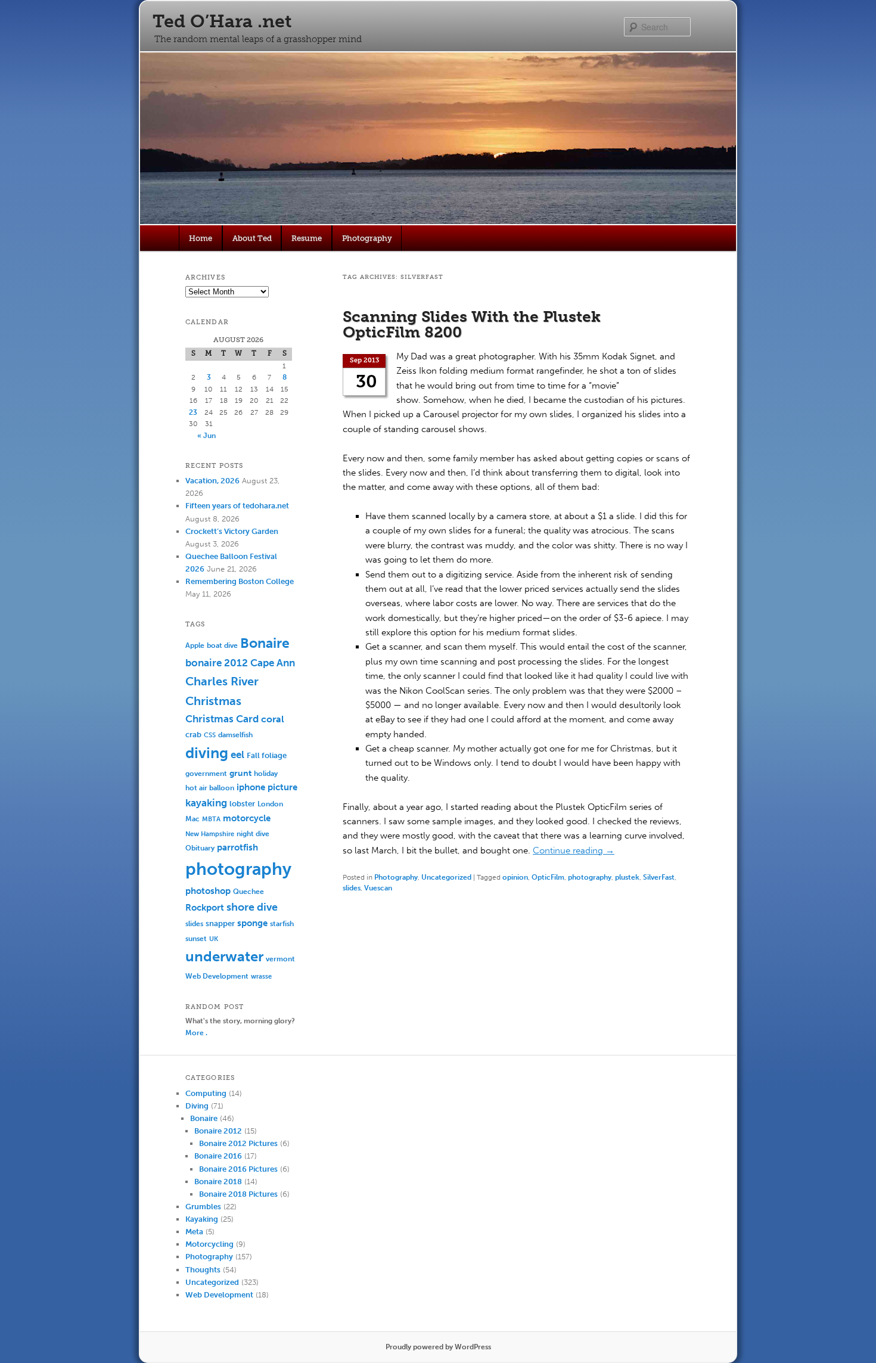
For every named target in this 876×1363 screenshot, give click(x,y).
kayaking (206, 803)
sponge (252, 923)
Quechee (248, 891)
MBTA (211, 819)
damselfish (235, 735)
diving (206, 753)
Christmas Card (222, 719)
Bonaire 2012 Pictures (238, 1143)
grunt (240, 773)
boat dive (222, 645)
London (270, 804)
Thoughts (202, 1269)
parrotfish (237, 847)
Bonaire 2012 (218, 1130)
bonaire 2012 (216, 663)
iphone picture (267, 787)
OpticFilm (548, 877)
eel (237, 755)
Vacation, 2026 (212, 480)
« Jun (206, 435)
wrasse (261, 976)
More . (196, 1033)
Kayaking (201, 1219)
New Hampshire (209, 834)
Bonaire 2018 (218, 1181)
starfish (282, 923)
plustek (627, 877)
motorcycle (247, 818)
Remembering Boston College (239, 581)
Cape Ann (272, 663)
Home (200, 238)
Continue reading (573, 850)
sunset (196, 938)
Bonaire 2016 (218, 1155)
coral (272, 719)
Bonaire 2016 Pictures (238, 1169)
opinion (515, 877)
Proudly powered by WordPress (438, 1347)
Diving (197, 1105)
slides (352, 888)
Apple (194, 645)
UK (213, 939)
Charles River (222, 681)
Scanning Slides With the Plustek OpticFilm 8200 (472, 324)
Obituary (200, 847)
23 (193, 412)
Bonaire (265, 643)
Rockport (204, 907)
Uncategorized (446, 877)
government (206, 773)
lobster (242, 803)
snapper (220, 923)
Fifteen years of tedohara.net (237, 505)
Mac (192, 818)
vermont (280, 959)
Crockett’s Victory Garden (231, 531)
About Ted (252, 238)
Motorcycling (209, 1244)
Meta (194, 1231)
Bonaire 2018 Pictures (238, 1194)
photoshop (208, 891)
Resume (306, 238)
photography (589, 877)
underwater (224, 956)
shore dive (252, 907)
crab (193, 734)
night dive (253, 834)
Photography (367, 238)
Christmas (213, 701)
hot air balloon (209, 788)
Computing (205, 1093)
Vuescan (378, 888)
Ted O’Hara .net (222, 21)
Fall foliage (267, 755)
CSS (210, 735)
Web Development (216, 975)
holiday (266, 773)
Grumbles (203, 1206)
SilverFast (659, 877)
